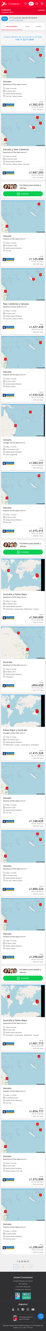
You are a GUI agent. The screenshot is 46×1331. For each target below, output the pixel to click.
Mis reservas (23, 1284)
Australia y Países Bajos (15, 594)
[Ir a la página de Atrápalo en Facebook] (23, 1309)
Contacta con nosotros (23, 1289)
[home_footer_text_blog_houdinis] (13, 1309)
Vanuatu (7, 81)
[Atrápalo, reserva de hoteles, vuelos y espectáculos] (4, 3)
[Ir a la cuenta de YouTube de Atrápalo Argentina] (33, 1309)
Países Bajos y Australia (15, 730)
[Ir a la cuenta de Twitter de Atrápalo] (18, 1309)
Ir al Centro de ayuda (23, 1287)
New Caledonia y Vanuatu (16, 303)
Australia (7, 662)
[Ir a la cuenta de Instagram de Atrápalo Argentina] (28, 1309)
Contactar (25, 194)
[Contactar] (41, 1316)
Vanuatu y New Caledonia (16, 149)
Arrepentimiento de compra (23, 1281)
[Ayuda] (36, 3)
